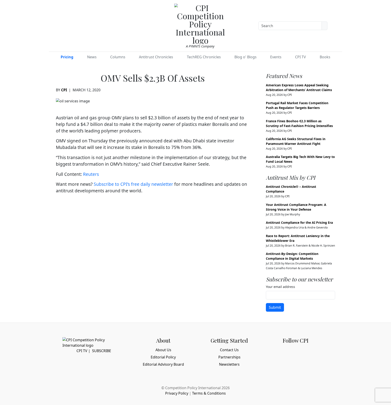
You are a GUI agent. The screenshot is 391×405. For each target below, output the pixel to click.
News (92, 56)
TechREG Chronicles (204, 56)
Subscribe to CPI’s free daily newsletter (133, 184)
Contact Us (229, 349)
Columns (117, 56)
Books (325, 56)
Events (275, 56)
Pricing (67, 56)
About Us (163, 349)
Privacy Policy (176, 393)
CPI (64, 89)
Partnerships (229, 357)
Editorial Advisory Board (163, 364)
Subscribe (101, 350)
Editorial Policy (163, 357)
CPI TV (300, 56)
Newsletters (229, 364)
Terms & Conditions (209, 393)
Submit (275, 307)
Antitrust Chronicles (156, 56)
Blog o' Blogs (245, 56)
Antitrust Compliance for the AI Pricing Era (299, 222)
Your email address (280, 287)
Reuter (90, 174)
